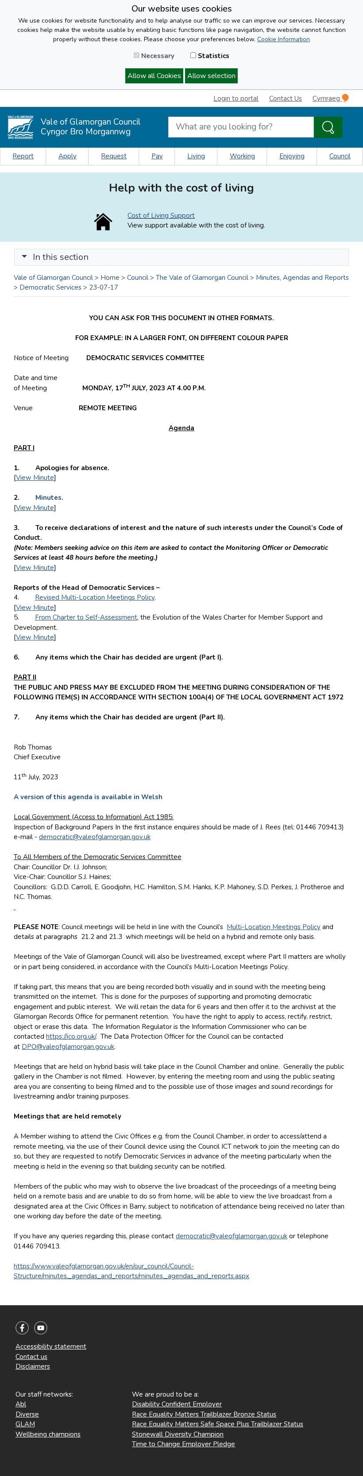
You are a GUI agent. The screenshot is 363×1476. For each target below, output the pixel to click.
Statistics (212, 55)
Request (114, 156)
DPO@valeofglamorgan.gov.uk (68, 1046)
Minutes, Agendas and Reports (302, 277)
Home (110, 277)
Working (242, 156)
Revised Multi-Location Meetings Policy (94, 597)
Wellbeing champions (48, 1434)
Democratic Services (50, 287)
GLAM (25, 1424)
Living (196, 156)
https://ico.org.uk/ (71, 1036)
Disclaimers (32, 1366)
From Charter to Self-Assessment (86, 617)
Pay (157, 156)
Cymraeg (327, 98)
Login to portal (236, 98)
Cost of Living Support (161, 215)
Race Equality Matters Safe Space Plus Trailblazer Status (217, 1424)
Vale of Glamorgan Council (53, 277)
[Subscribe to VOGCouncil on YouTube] (40, 1327)
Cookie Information (283, 39)
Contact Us (285, 98)
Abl (20, 1404)
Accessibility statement (50, 1346)
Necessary (156, 55)
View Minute (35, 477)
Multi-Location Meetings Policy (274, 926)
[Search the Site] (328, 127)
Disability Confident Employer (177, 1404)
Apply (67, 156)
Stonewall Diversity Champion (178, 1434)
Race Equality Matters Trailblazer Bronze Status (204, 1414)
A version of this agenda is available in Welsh (88, 797)
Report (23, 156)
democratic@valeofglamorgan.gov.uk (95, 836)
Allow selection (211, 76)
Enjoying (292, 156)
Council (340, 156)
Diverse (27, 1414)
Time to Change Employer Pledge (183, 1444)
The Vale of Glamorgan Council (202, 277)
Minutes (48, 497)
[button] (24, 257)
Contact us (31, 1356)
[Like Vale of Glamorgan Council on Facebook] (22, 1327)
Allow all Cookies (154, 76)
